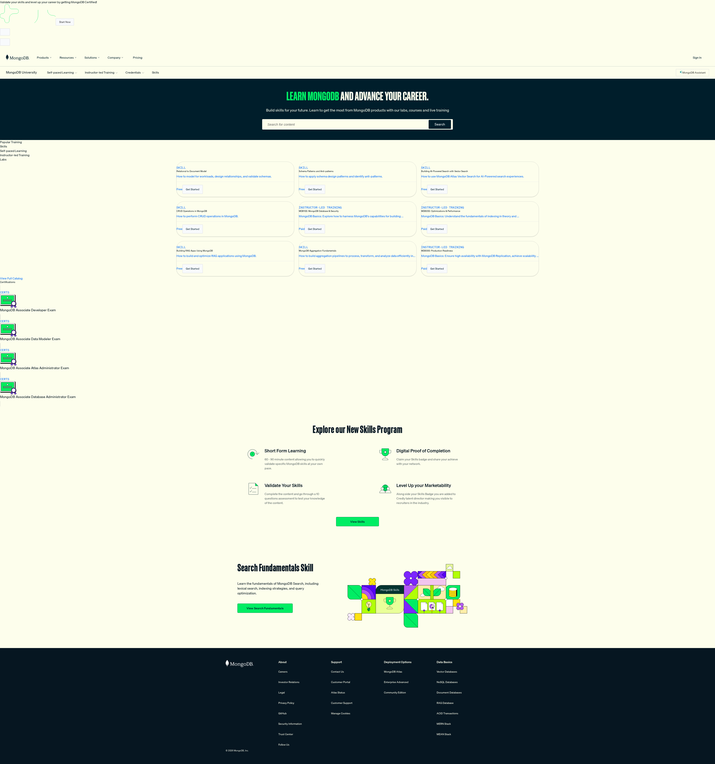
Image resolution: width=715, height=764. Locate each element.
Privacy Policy (286, 703)
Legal (281, 692)
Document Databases (449, 692)
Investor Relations (288, 682)
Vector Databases (447, 672)
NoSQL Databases (447, 682)
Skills (155, 72)
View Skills (357, 521)
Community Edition (395, 692)
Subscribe (65, 22)
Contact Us (337, 672)
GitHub (282, 713)
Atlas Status (338, 692)
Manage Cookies (340, 713)
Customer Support (341, 703)
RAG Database (445, 703)
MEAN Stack (444, 734)
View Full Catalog (11, 278)
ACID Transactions (447, 713)
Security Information (290, 724)
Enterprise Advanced (396, 682)
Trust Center (285, 734)
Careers (282, 672)
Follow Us (283, 745)
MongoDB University (21, 72)
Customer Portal (340, 682)
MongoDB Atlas (393, 672)
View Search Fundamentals (265, 608)
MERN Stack (444, 724)
